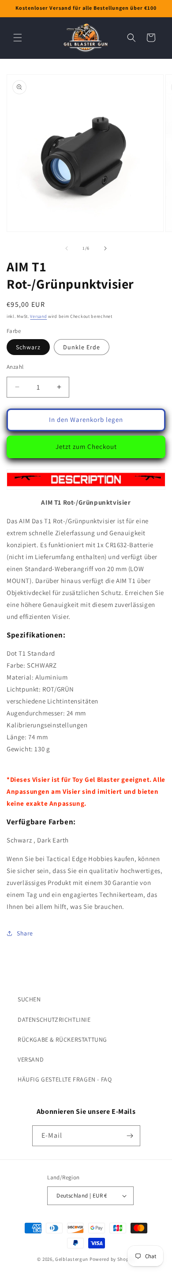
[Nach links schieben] (66, 248)
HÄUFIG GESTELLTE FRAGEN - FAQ (65, 1079)
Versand (38, 316)
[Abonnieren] (130, 1135)
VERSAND (31, 1059)
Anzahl (15, 367)
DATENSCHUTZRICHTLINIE (54, 1020)
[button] (17, 37)
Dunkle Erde (81, 347)
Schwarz (28, 347)
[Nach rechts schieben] (105, 248)
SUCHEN (29, 999)
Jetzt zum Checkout (86, 446)
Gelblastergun (71, 1259)
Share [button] (25, 933)
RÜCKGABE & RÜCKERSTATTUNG (62, 1039)
